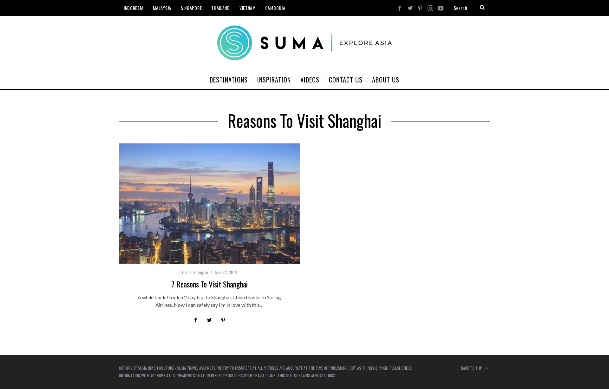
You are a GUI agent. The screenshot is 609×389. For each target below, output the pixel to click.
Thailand (220, 7)
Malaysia (162, 7)
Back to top (472, 368)
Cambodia (275, 7)
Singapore (191, 7)
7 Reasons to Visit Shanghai (209, 284)
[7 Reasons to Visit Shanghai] (209, 203)
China (186, 272)
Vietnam (247, 7)
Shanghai (200, 272)
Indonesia (133, 7)
